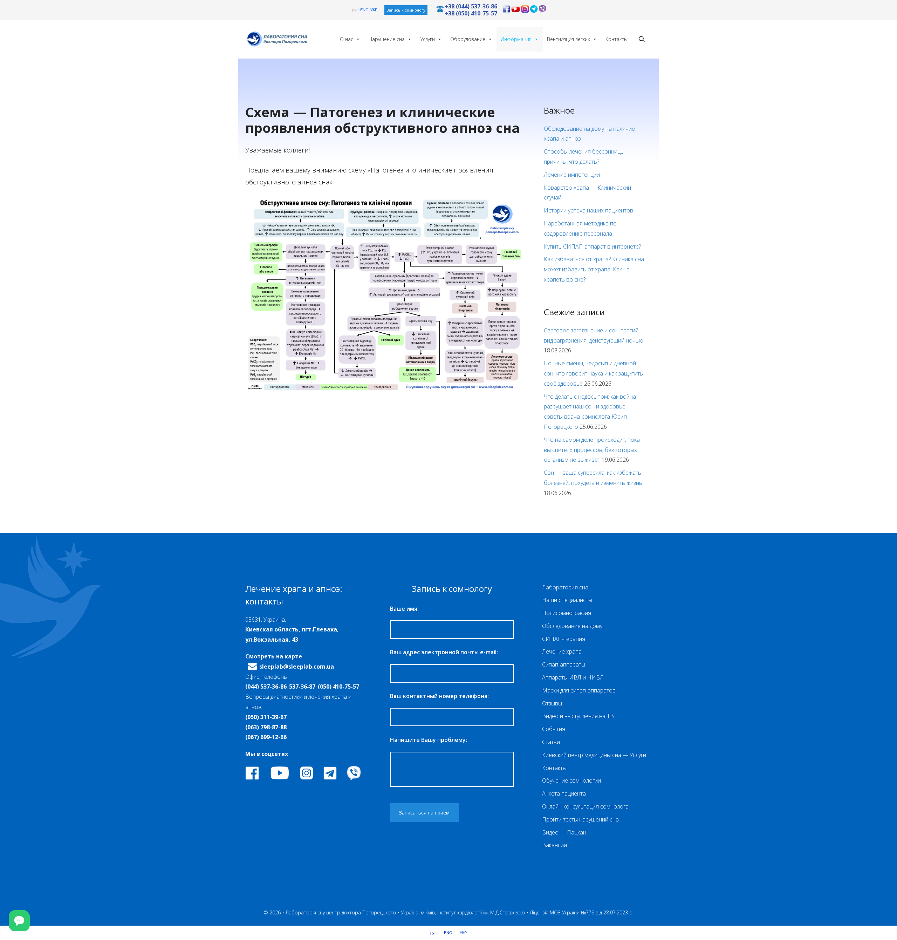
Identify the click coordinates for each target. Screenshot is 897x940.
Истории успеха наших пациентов (588, 210)
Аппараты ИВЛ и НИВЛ (573, 677)
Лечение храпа (562, 651)
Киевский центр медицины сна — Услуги (594, 755)
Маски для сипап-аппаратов (579, 690)
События (553, 729)
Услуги (427, 39)
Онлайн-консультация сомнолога (585, 806)
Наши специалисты (567, 600)
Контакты (616, 39)
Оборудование (467, 39)
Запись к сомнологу (405, 10)
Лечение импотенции (572, 174)
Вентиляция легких (568, 39)
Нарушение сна (387, 39)
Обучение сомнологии (571, 780)
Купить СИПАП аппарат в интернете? (592, 246)
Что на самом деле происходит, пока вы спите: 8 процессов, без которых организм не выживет (592, 450)
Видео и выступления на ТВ (578, 716)
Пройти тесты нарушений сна (580, 819)
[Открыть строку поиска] (642, 39)
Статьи (551, 742)
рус (355, 10)
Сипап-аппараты (563, 664)
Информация (516, 39)
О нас (346, 39)
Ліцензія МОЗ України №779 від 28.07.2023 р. (582, 912)
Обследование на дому (572, 626)
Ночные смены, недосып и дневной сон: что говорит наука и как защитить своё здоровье (593, 373)
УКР (373, 10)
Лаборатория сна (565, 587)
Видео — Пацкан (564, 832)
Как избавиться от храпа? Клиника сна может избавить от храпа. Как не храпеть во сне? (594, 269)
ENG (364, 10)
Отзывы (552, 703)
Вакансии (554, 845)
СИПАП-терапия (563, 639)
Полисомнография (566, 613)
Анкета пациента (564, 793)
